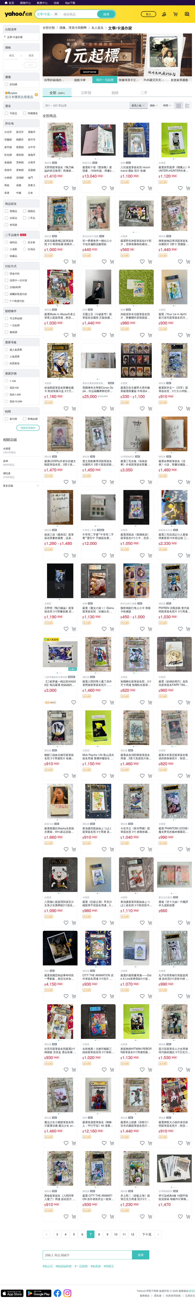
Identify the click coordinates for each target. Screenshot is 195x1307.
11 (124, 1234)
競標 (115, 92)
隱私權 (157, 1295)
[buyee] (21, 94)
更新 (191, 1291)
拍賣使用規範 (173, 1295)
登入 (148, 14)
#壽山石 (48, 1266)
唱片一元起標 (104, 80)
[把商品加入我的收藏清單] (66, 188)
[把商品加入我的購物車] (73, 188)
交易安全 (190, 1295)
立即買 (86, 92)
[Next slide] (75, 140)
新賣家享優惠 (179, 80)
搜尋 (141, 1255)
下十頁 (146, 1234)
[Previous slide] (45, 140)
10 (115, 1234)
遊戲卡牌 (80, 80)
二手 (144, 92)
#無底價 (96, 1266)
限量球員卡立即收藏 (130, 80)
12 (132, 1234)
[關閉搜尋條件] (56, 14)
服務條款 (145, 1295)
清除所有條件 (28, 428)
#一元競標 (81, 1266)
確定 (30, 65)
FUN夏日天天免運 (155, 80)
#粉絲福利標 (64, 1266)
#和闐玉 (109, 1266)
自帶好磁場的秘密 (55, 80)
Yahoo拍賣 (18, 14)
